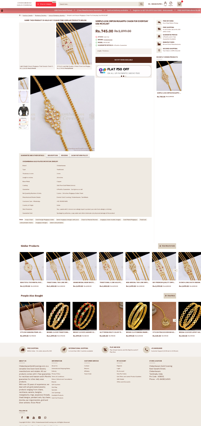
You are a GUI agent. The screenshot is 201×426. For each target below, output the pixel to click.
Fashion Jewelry (28, 15)
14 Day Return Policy (79, 155)
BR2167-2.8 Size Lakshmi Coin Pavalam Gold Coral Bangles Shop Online (84, 332)
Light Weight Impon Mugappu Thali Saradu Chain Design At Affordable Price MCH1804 (37, 66)
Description (53, 155)
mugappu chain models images (110, 219)
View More (171, 296)
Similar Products (30, 245)
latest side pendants (56, 223)
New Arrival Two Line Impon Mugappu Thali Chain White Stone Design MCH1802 (137, 282)
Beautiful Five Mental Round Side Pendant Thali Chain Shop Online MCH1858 (31, 282)
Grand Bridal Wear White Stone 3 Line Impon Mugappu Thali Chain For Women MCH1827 (84, 282)
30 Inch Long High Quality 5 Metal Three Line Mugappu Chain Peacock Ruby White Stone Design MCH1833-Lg (74, 66)
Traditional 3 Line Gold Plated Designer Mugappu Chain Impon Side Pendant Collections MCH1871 (111, 282)
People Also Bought (32, 295)
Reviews (64, 155)
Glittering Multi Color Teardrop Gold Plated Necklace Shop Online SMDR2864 (111, 332)
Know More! (35, 403)
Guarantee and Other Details (32, 155)
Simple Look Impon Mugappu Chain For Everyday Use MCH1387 (169, 93)
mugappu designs (41, 223)
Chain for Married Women (89, 219)
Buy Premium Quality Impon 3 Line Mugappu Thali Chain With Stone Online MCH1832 (164, 282)
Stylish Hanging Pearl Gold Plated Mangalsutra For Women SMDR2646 (31, 332)
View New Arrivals (168, 246)
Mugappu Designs (41, 15)
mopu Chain (29, 219)
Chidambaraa (108, 40)
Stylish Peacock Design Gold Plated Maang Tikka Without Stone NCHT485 (164, 332)
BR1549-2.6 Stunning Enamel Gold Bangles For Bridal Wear (137, 332)
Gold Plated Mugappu (130, 219)
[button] (20, 270)
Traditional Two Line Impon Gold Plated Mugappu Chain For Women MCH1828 (58, 282)
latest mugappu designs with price (68, 219)
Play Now (113, 352)
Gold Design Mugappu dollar (45, 219)
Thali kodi (143, 219)
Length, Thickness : (103, 51)
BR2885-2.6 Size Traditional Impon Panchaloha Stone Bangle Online (58, 332)
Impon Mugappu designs (57, 15)
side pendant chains (26, 223)
